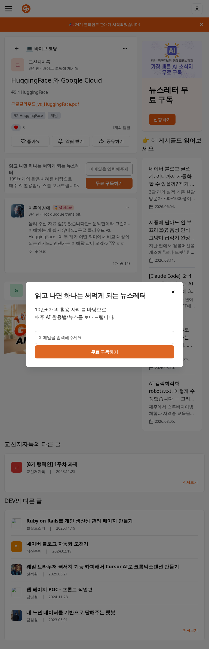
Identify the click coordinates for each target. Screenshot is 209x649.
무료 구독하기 (104, 352)
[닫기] (173, 291)
